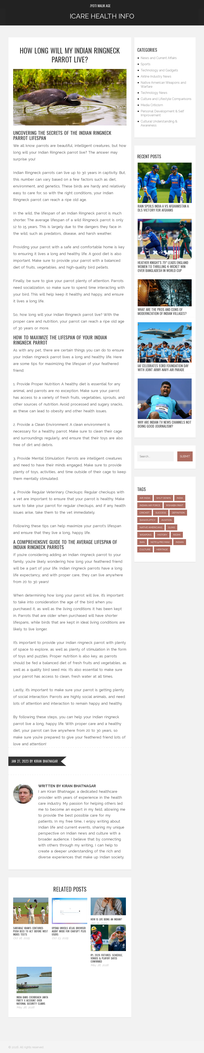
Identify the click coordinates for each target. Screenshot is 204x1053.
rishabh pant (174, 505)
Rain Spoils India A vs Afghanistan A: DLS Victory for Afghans (163, 208)
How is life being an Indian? (106, 919)
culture (145, 549)
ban (142, 542)
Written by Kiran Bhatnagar (67, 786)
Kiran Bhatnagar (46, 761)
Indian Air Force (150, 505)
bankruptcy (147, 520)
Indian (180, 542)
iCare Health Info (102, 16)
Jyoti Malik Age (100, 6)
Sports (145, 64)
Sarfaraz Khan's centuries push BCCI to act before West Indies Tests (30, 931)
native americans (151, 527)
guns (171, 527)
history (162, 534)
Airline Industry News (156, 76)
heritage (162, 549)
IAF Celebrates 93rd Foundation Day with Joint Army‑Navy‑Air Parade (163, 368)
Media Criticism (152, 105)
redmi (176, 534)
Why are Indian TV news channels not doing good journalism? (164, 424)
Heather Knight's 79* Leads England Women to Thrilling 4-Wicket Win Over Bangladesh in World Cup (163, 267)
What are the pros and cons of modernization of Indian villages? (162, 311)
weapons (145, 534)
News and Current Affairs (159, 58)
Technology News (154, 93)
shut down (163, 498)
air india (145, 498)
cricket (144, 512)
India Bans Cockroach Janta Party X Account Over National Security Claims (32, 1000)
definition (178, 512)
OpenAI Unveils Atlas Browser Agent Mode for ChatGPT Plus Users (69, 931)
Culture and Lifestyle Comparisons (166, 99)
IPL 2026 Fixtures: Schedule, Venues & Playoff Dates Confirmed (107, 958)
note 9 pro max (160, 542)
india (180, 498)
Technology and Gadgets (159, 70)
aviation (166, 520)
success (160, 512)
